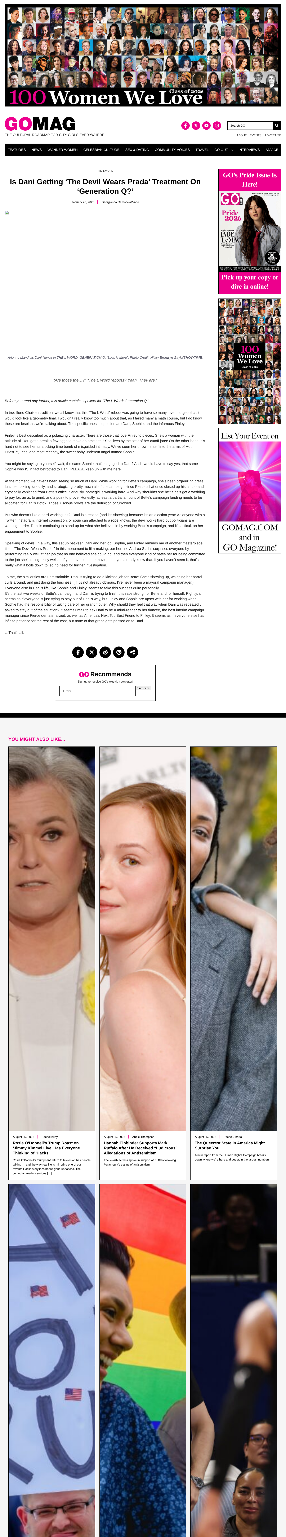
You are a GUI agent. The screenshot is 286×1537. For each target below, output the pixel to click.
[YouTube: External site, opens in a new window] (206, 125)
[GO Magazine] (74, 124)
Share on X (91, 652)
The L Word (105, 170)
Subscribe (143, 688)
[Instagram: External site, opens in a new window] (217, 125)
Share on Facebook (78, 652)
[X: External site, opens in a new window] (196, 125)
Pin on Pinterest (119, 652)
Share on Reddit (105, 652)
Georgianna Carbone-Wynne (120, 202)
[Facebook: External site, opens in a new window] (185, 125)
